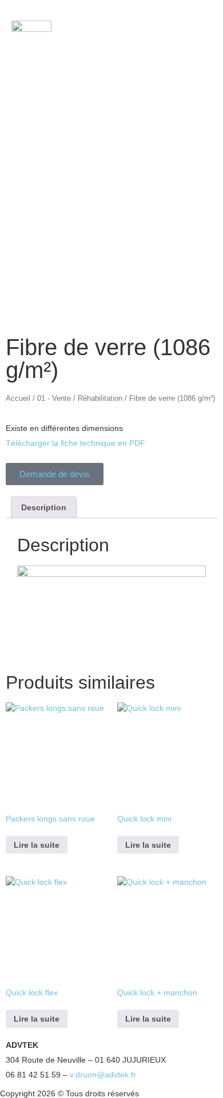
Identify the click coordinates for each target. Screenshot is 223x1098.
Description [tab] (43, 507)
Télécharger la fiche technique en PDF (75, 443)
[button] (178, 34)
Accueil (18, 398)
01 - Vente (54, 398)
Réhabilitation (100, 398)
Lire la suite (36, 844)
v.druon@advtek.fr (103, 1074)
